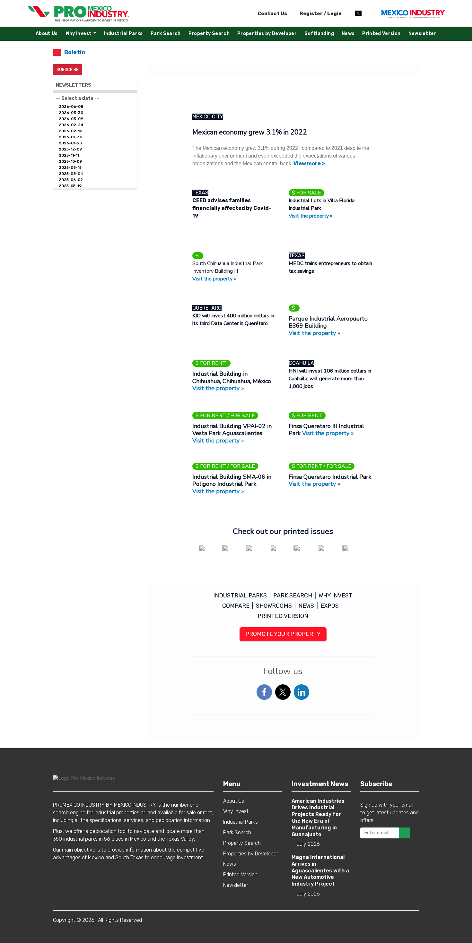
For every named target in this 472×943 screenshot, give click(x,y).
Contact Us (272, 13)
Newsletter (422, 33)
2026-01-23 (70, 143)
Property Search (209, 33)
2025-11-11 (69, 155)
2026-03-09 (71, 118)
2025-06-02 (71, 179)
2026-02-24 (71, 125)
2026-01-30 (70, 137)
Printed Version (381, 33)
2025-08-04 (71, 173)
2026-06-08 (71, 106)
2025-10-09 (70, 161)
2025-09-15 (70, 167)
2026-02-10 (70, 131)
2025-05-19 (70, 186)
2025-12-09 (70, 149)
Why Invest (82, 35)
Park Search (166, 33)
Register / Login (320, 13)
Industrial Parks (123, 33)
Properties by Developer (267, 33)
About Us (47, 33)
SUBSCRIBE (68, 69)
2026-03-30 (71, 112)
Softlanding (319, 33)
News (348, 33)
